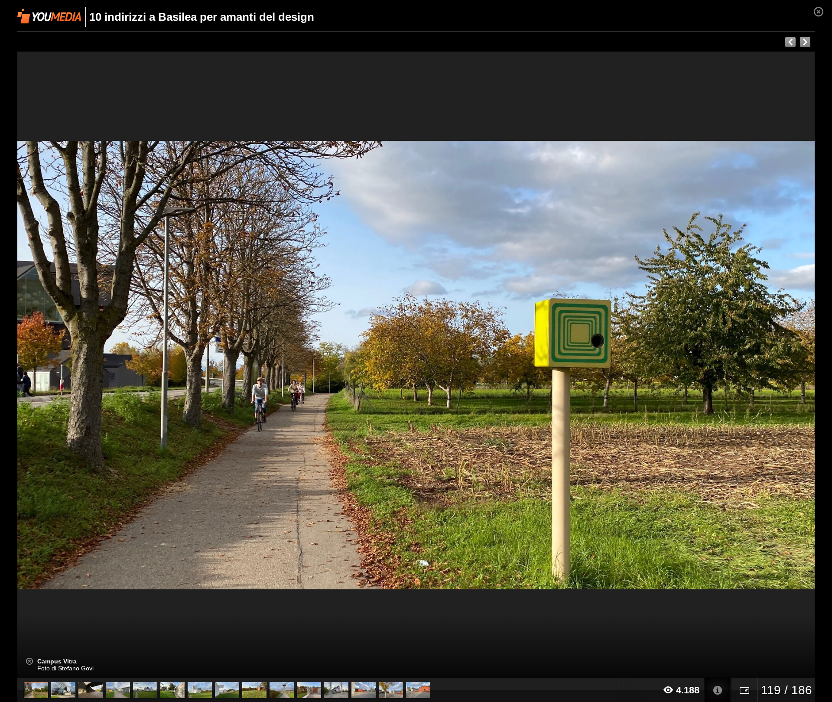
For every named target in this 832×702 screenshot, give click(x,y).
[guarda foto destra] (496, 365)
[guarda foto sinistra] (97, 365)
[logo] (49, 16)
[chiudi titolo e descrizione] (29, 661)
